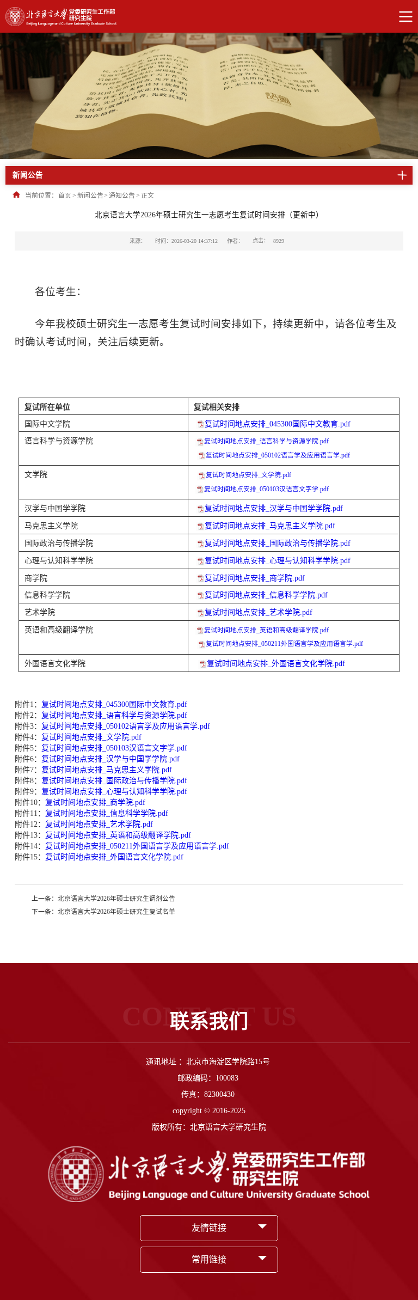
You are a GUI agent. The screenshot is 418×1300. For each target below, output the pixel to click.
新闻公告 (90, 195)
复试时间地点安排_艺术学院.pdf (258, 612)
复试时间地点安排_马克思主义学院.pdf (270, 526)
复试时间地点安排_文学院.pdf (248, 475)
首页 (64, 195)
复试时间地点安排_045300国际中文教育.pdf (278, 424)
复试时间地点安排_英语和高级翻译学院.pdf (266, 630)
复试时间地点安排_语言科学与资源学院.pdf (266, 441)
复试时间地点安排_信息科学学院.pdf (266, 595)
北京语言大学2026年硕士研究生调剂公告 (116, 898)
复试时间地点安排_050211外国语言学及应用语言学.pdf (284, 644)
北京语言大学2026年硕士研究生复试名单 (116, 912)
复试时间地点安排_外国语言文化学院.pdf (276, 664)
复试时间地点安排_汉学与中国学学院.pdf (274, 508)
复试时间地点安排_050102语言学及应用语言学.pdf (278, 455)
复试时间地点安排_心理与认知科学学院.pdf (278, 561)
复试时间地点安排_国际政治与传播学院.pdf (278, 543)
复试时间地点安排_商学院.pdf (255, 578)
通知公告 (122, 195)
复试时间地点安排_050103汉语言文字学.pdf (266, 489)
